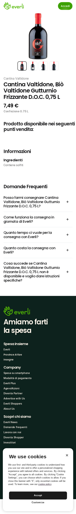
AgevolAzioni (11, 388)
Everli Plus (10, 383)
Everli (7, 349)
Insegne (8, 359)
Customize (38, 502)
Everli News (10, 422)
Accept (38, 495)
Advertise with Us (14, 398)
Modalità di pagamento (18, 378)
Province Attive (13, 354)
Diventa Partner (13, 393)
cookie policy (45, 484)
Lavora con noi (12, 432)
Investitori (10, 442)
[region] (38, 479)
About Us (9, 408)
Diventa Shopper (14, 437)
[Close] (67, 455)
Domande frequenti (15, 427)
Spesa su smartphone (17, 372)
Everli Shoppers (13, 403)
